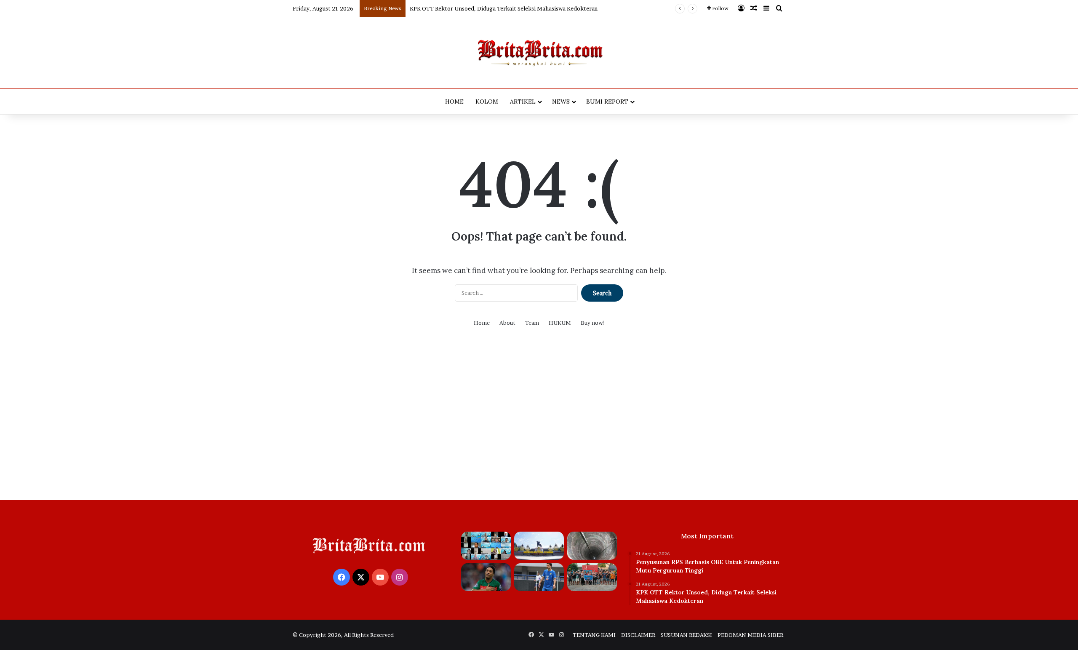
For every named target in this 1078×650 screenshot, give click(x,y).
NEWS (561, 101)
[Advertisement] (539, 420)
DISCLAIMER (638, 634)
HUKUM (560, 322)
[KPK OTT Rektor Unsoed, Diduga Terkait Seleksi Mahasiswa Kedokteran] (539, 546)
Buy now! (593, 322)
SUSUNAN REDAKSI (686, 634)
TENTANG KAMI (594, 634)
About (507, 322)
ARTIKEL (523, 101)
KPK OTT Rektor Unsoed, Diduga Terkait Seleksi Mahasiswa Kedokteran (504, 8)
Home (482, 322)
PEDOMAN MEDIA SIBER (750, 634)
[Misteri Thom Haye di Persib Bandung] (539, 577)
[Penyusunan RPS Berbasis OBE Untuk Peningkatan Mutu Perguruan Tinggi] (486, 546)
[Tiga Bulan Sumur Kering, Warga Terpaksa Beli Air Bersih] (592, 546)
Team (532, 322)
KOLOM (486, 101)
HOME (454, 101)
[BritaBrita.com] (539, 53)
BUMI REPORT (607, 101)
